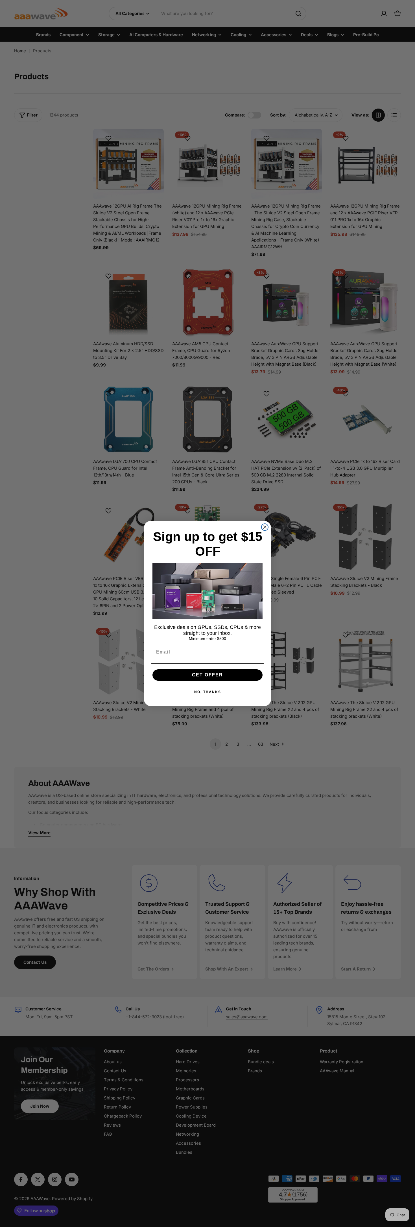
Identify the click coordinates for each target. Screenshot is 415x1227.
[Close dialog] (264, 527)
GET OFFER (207, 674)
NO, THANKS (207, 692)
